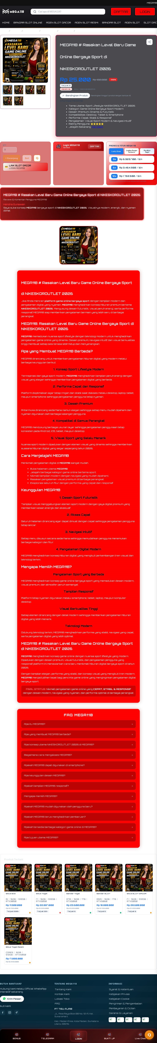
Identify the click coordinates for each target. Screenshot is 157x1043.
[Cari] (34, 11)
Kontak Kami (62, 994)
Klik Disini (97, 127)
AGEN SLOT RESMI (86, 22)
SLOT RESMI (66, 31)
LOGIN (145, 12)
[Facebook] (2, 1012)
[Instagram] (9, 1012)
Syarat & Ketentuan (121, 989)
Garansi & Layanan (121, 1013)
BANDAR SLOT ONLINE (27, 22)
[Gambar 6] (19, 101)
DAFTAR (121, 12)
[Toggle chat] (149, 1034)
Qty (4, 145)
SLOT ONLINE (49, 31)
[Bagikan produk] (149, 42)
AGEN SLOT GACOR (58, 22)
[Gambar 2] (19, 90)
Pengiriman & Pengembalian (125, 1003)
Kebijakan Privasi (119, 994)
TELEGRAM (47, 1038)
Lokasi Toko (62, 999)
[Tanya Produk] (37, 158)
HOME (6, 22)
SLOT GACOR (31, 31)
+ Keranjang (11, 158)
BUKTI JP (109, 1038)
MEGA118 (152, 3)
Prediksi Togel (147, 151)
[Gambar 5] (7, 101)
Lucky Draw (116, 151)
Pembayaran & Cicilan (122, 1008)
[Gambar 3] (30, 90)
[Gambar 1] (7, 90)
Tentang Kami (63, 989)
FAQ (57, 1003)
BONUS (17, 1038)
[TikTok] (16, 1012)
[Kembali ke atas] (150, 1027)
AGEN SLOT (132, 22)
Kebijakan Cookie (119, 999)
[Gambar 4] (41, 90)
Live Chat (140, 1038)
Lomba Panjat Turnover (131, 151)
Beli (27, 158)
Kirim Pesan (14, 999)
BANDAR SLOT (111, 22)
